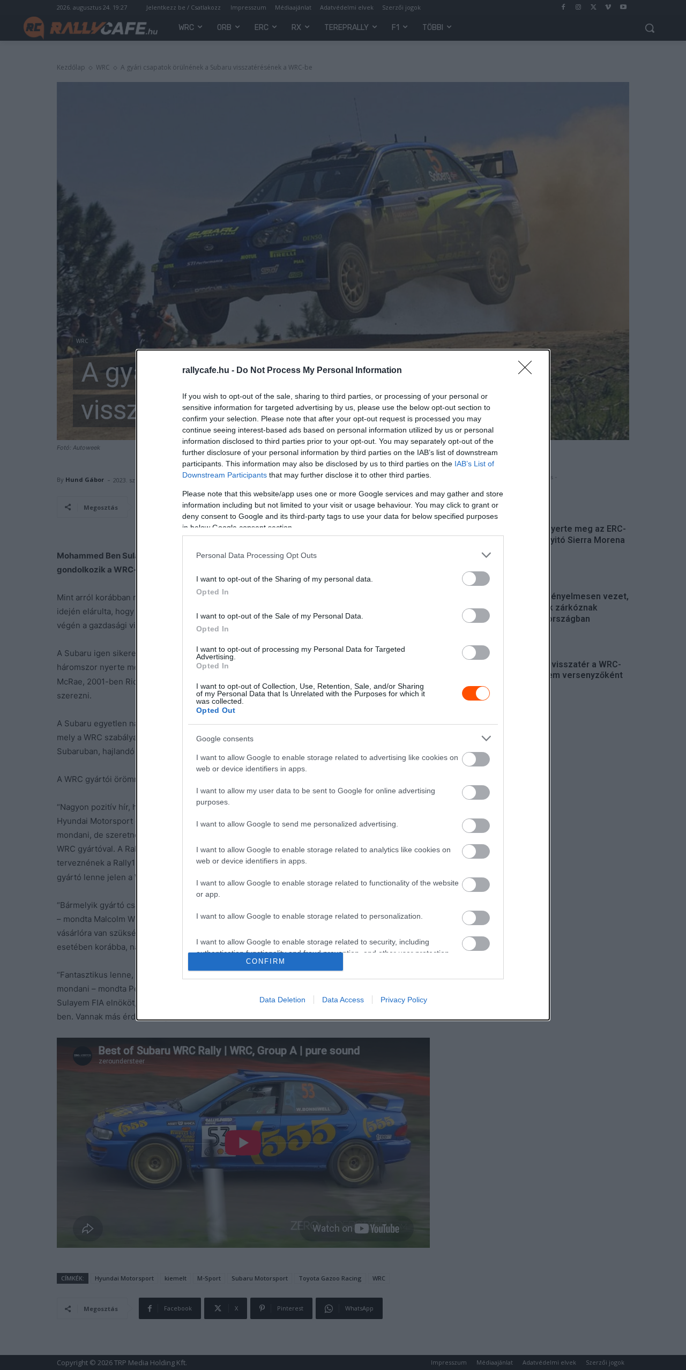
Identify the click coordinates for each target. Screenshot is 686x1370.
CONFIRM (266, 961)
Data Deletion (282, 999)
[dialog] (343, 685)
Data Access (343, 999)
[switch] (476, 578)
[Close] (528, 371)
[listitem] (343, 555)
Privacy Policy (404, 999)
